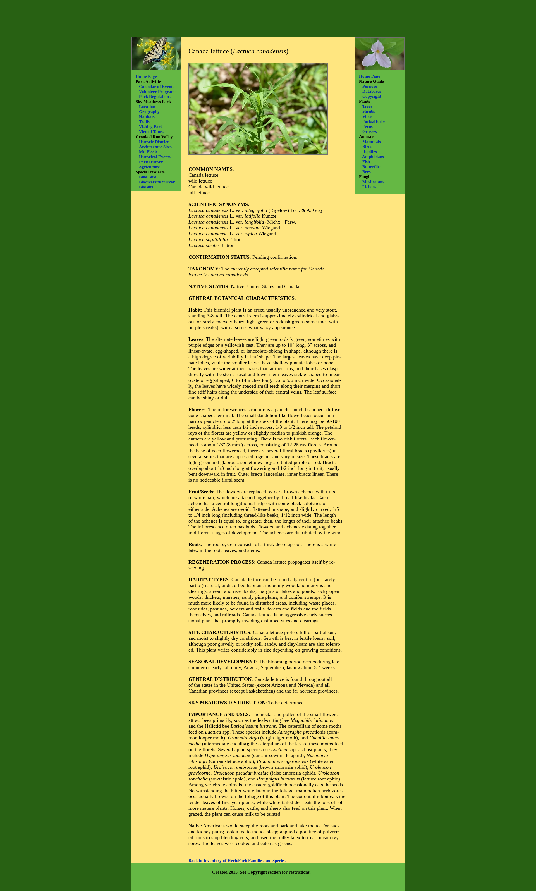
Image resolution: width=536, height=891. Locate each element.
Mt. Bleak (148, 152)
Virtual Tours (151, 132)
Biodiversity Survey (157, 182)
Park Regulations (155, 96)
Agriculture (149, 167)
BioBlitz (146, 187)
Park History (151, 162)
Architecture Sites (155, 147)
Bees (366, 171)
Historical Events (155, 157)
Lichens (369, 187)
